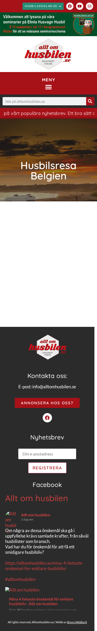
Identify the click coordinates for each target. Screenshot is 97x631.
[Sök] (90, 101)
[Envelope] (89, 6)
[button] (48, 87)
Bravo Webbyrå (77, 622)
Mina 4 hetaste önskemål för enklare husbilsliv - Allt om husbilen (41, 601)
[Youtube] (79, 6)
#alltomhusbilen (20, 579)
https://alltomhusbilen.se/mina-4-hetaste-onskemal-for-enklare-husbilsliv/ (44, 565)
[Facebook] (69, 6)
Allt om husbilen (36, 498)
